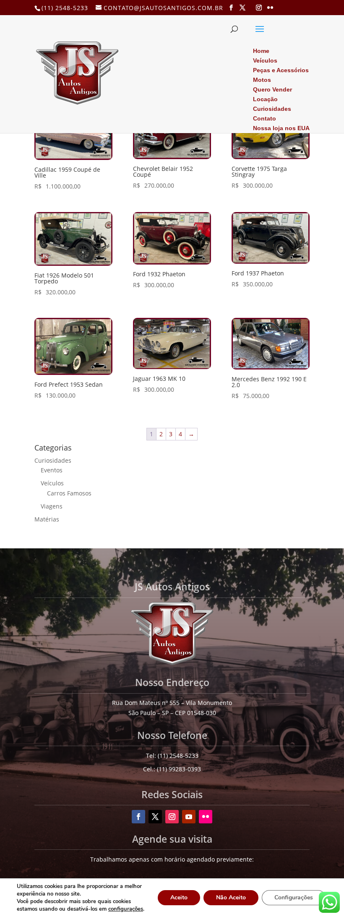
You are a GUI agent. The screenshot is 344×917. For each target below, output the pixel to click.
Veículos (52, 483)
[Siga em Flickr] (205, 816)
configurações (125, 909)
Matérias (46, 519)
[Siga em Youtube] (188, 816)
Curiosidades (52, 460)
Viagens (52, 506)
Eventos (52, 470)
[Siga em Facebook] (138, 816)
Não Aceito (231, 897)
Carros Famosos (69, 493)
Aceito (179, 897)
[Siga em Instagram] (172, 816)
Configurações (293, 897)
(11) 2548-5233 (65, 8)
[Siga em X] (155, 816)
